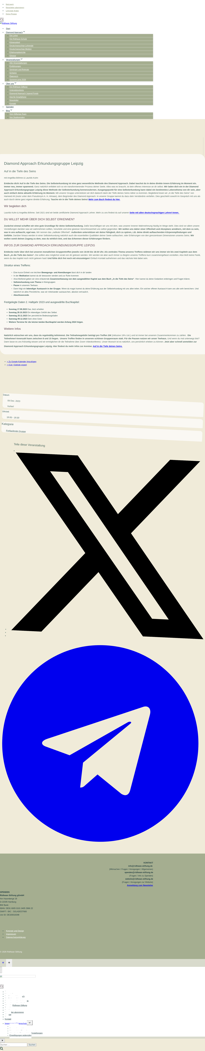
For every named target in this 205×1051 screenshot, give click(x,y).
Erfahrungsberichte (17, 52)
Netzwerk (10, 4)
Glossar (12, 56)
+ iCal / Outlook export (17, 365)
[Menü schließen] (1, 970)
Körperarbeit (14, 42)
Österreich (13, 76)
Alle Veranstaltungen (18, 63)
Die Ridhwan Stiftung (18, 87)
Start (8, 28)
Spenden (10, 107)
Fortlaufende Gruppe (16, 431)
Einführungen (15, 66)
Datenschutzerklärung (16, 937)
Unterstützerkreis (16, 90)
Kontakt (12, 104)
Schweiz (13, 73)
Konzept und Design (15, 931)
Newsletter (14, 100)
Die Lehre (13, 36)
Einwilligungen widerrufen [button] (20, 1035)
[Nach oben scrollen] (3, 963)
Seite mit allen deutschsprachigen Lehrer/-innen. (154, 212)
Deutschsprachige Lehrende (21, 46)
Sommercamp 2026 (17, 80)
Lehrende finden (12, 11)
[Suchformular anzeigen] (1, 20)
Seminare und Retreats (19, 70)
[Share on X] (105, 634)
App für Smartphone (17, 97)
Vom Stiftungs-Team (17, 114)
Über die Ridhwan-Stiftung (16, 1005)
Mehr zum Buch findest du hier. (104, 199)
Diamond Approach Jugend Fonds (23, 93)
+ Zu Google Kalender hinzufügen (21, 362)
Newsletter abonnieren (15, 8)
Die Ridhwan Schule (18, 39)
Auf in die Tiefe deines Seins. (107, 346)
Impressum (11, 934)
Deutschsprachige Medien (20, 49)
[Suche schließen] (2, 1041)
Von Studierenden (17, 117)
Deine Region (11, 14)
